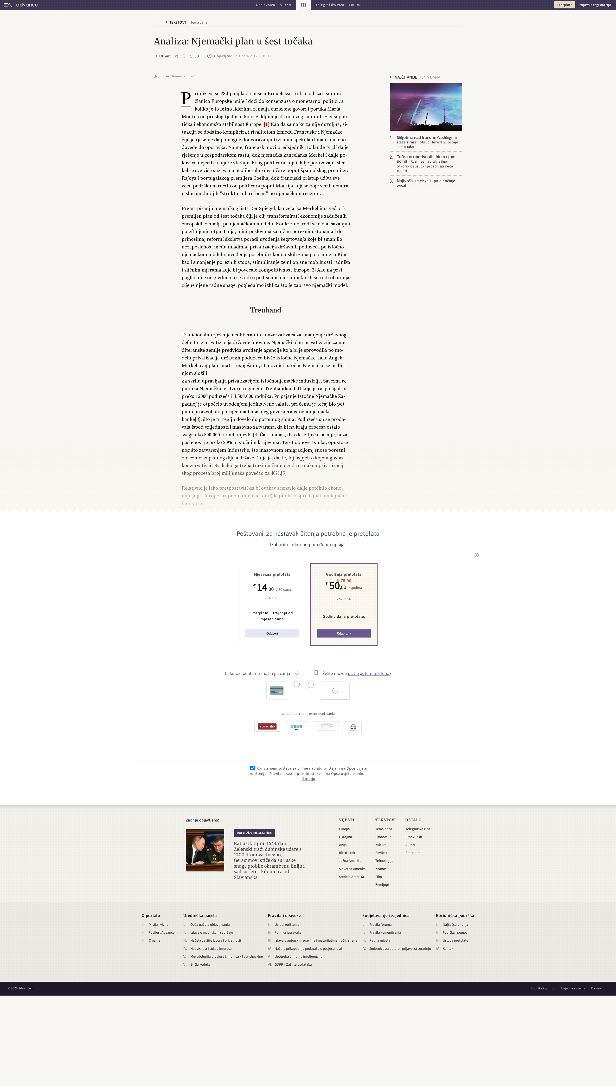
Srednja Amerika (351, 877)
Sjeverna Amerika (352, 869)
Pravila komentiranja (385, 932)
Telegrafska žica (417, 829)
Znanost (381, 869)
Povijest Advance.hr (164, 932)
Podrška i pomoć (455, 932)
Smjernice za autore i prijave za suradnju (400, 948)
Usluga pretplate (455, 940)
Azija (343, 845)
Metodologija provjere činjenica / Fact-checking (226, 956)
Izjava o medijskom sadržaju (211, 932)
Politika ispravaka (288, 932)
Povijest (381, 853)
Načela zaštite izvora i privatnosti (215, 940)
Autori (410, 845)
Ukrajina (345, 837)
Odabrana (344, 633)
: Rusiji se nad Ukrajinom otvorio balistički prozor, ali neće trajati (426, 163)
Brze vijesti (413, 837)
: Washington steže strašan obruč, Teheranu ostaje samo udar (427, 141)
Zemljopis (382, 885)
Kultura (380, 845)
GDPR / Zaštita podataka (293, 964)
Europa (344, 829)
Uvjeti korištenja (287, 924)
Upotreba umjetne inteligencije (298, 956)
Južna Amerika (350, 861)
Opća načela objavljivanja (210, 924)
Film (378, 877)
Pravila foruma (380, 924)
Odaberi (272, 633)
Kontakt (449, 948)
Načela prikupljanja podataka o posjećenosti (308, 948)
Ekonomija (383, 837)
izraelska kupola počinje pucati (426, 183)
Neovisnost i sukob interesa (211, 948)
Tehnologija (384, 861)
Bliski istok (347, 853)
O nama (154, 940)
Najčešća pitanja (455, 924)
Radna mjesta (379, 940)
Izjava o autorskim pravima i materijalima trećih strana (316, 940)
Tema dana (383, 829)
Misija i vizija (158, 924)
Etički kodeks (200, 964)
